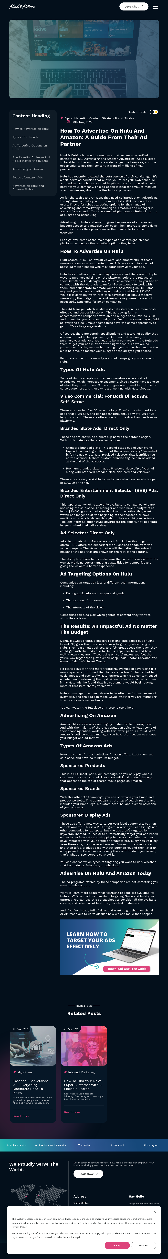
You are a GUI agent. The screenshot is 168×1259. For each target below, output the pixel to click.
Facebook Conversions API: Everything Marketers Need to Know (30, 1087)
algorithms (25, 1072)
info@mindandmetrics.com (144, 1203)
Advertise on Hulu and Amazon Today (28, 187)
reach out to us (80, 914)
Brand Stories (124, 118)
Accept (117, 1245)
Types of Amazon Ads (27, 177)
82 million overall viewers (97, 260)
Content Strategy (101, 118)
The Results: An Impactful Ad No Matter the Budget (31, 159)
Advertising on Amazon (28, 169)
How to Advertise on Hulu (30, 128)
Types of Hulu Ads (25, 137)
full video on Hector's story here (111, 707)
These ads (67, 410)
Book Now (86, 1174)
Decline (143, 1245)
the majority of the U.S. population (98, 727)
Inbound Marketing (81, 1072)
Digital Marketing (76, 118)
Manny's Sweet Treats (76, 640)
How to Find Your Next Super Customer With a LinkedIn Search (82, 1085)
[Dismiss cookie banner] (155, 1213)
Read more (21, 1116)
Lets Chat (131, 6)
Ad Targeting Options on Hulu (29, 147)
